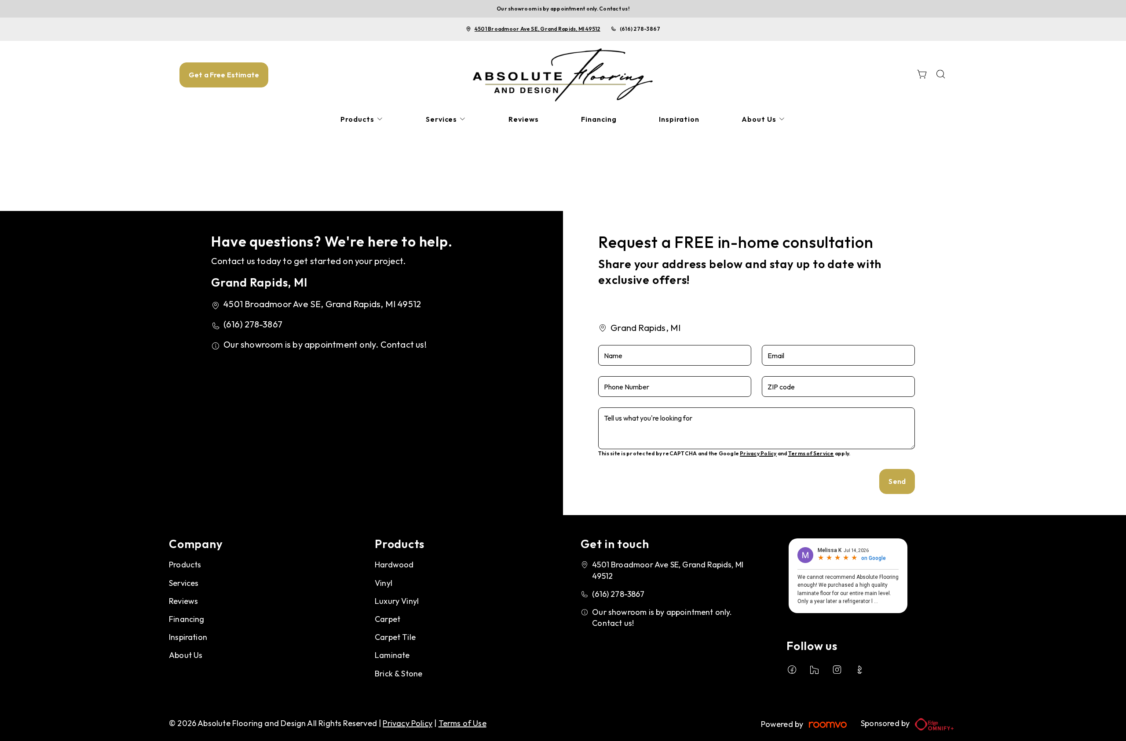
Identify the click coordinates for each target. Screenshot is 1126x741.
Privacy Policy (758, 453)
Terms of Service (811, 453)
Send (897, 481)
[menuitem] (362, 119)
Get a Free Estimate (224, 74)
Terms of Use (462, 723)
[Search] (941, 74)
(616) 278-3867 (640, 28)
